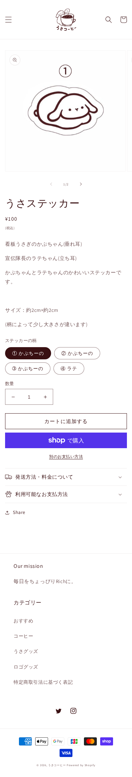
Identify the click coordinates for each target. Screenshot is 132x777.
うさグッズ (26, 651)
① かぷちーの (28, 353)
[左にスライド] (51, 184)
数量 (9, 383)
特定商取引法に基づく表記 (43, 682)
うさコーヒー (57, 765)
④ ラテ (69, 368)
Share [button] (19, 512)
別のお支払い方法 (66, 456)
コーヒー (23, 636)
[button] (8, 19)
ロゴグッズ (26, 667)
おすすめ (23, 621)
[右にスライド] (80, 184)
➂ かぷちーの (27, 368)
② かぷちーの (77, 353)
